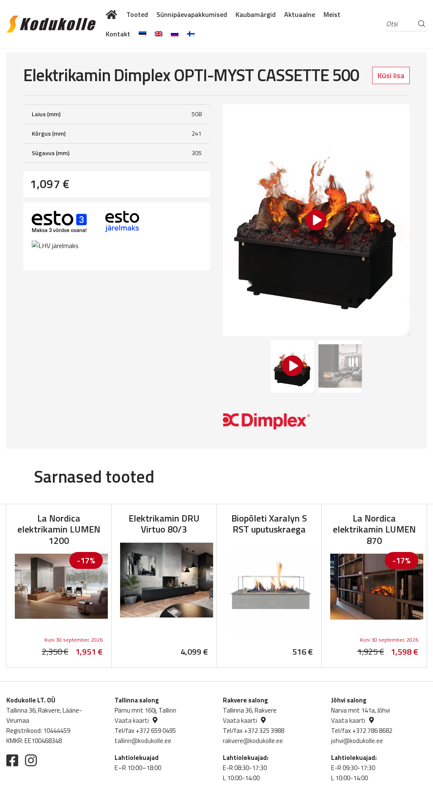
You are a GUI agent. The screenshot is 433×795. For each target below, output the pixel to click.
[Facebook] (12, 760)
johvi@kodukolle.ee (357, 741)
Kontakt (118, 34)
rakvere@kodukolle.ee (253, 741)
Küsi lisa (391, 75)
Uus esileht (111, 14)
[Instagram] (31, 760)
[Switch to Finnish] (191, 34)
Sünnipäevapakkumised (191, 14)
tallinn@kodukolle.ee (143, 741)
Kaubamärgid (256, 14)
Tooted (137, 14)
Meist (331, 14)
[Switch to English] (159, 34)
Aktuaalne (299, 14)
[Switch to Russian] (175, 34)
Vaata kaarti (132, 720)
